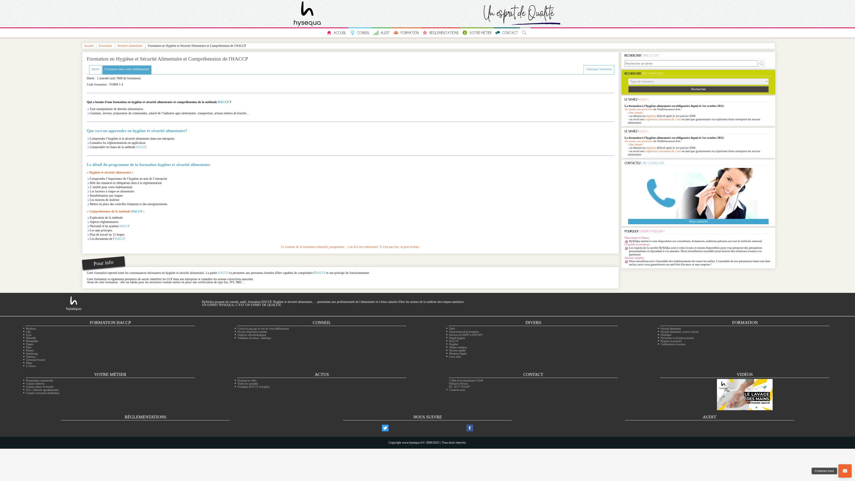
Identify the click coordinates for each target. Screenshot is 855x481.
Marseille (31, 338)
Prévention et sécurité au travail (677, 338)
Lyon (28, 334)
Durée (95, 69)
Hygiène (453, 344)
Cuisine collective (35, 383)
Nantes (29, 344)
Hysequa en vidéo (247, 380)
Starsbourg (32, 353)
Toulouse (31, 356)
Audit (385, 33)
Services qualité (457, 350)
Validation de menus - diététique (254, 338)
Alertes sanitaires (458, 347)
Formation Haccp (110, 322)
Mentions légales (458, 353)
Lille (28, 331)
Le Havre (31, 366)
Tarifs (452, 328)
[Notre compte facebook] (469, 428)
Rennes (30, 350)
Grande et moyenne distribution (42, 393)
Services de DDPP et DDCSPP (465, 334)
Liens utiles (455, 356)
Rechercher (698, 89)
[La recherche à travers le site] (525, 32)
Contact (510, 33)
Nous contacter (698, 221)
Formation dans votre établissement (127, 69)
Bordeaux (31, 328)
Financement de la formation (464, 331)
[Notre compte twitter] (385, 428)
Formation (410, 33)
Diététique (666, 334)
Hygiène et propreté (671, 341)
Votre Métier (480, 33)
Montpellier (32, 341)
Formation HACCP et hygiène (254, 386)
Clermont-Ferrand (35, 359)
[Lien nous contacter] (845, 471)
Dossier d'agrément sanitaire (252, 331)
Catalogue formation (599, 69)
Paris (28, 347)
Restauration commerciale (39, 380)
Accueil (340, 33)
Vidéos (745, 374)
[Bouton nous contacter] (845, 471)
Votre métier (110, 374)
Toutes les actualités (248, 383)
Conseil (363, 33)
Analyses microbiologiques (252, 334)
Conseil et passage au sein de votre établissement (263, 328)
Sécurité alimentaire (129, 45)
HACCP (223, 102)
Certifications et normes (673, 344)
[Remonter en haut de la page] (845, 453)
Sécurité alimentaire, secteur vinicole (680, 331)
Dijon (29, 363)
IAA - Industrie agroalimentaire (42, 389)
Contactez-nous (457, 389)
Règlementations (444, 33)
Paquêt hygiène (457, 338)
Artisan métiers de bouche (39, 386)
